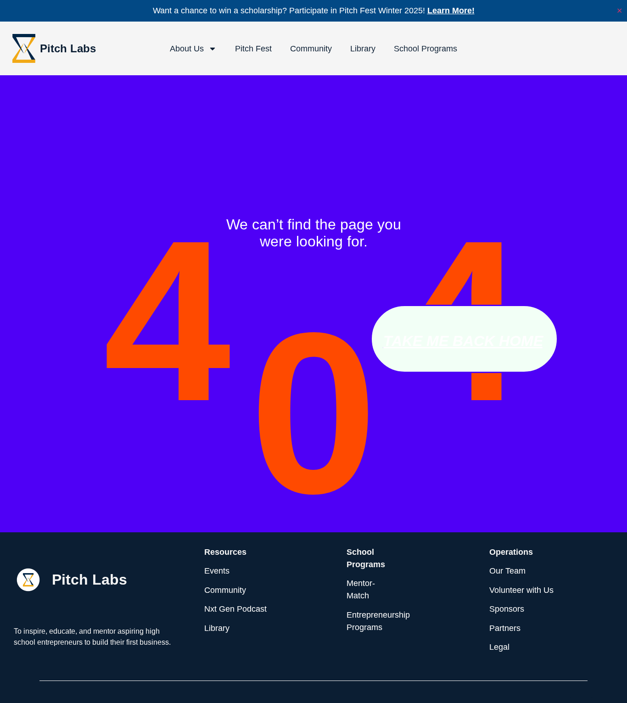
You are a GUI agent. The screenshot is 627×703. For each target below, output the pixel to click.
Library (362, 48)
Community (311, 48)
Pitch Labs (68, 48)
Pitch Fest (253, 48)
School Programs (425, 48)
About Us (187, 48)
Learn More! (451, 10)
